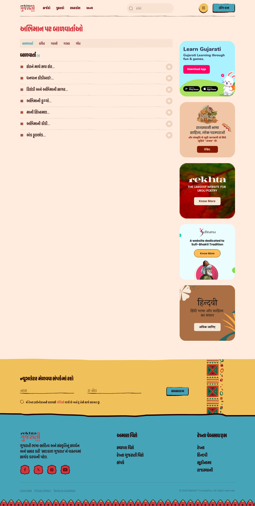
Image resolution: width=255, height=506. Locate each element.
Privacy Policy (42, 490)
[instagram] (52, 470)
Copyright (26, 490)
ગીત (78, 43)
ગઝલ (66, 43)
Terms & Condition (64, 490)
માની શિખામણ (98, 112)
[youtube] (65, 470)
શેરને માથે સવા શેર (97, 67)
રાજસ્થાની (205, 470)
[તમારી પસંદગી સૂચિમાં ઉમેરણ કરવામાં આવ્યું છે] (169, 66)
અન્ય (89, 8)
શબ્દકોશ (75, 8)
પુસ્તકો (60, 8)
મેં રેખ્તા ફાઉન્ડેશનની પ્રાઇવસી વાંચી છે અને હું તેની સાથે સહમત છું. (63, 402)
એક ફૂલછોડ (95, 135)
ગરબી (54, 43)
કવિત (42, 43)
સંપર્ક (120, 462)
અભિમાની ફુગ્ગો (97, 101)
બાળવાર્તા (27, 43)
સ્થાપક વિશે (125, 448)
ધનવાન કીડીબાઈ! (96, 78)
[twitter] (38, 470)
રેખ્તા (200, 448)
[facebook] (25, 470)
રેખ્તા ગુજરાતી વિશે (130, 455)
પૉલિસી (61, 402)
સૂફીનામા (204, 462)
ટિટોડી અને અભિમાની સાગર (98, 90)
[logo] (29, 8)
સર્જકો (46, 8)
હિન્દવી (202, 455)
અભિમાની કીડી (98, 124)
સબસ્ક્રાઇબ (177, 391)
